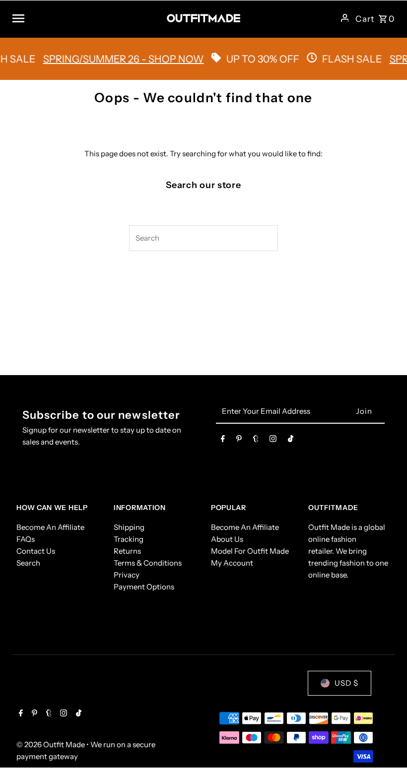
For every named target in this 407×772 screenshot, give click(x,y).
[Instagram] (273, 441)
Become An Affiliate (50, 527)
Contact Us (35, 551)
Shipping (129, 527)
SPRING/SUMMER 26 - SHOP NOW (115, 59)
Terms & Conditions (148, 563)
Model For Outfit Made (250, 551)
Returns (127, 551)
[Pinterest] (239, 441)
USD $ (346, 683)
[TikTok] (290, 441)
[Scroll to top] (386, 746)
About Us (227, 539)
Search (28, 563)
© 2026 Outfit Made (51, 744)
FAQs (25, 539)
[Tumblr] (256, 441)
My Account (232, 563)
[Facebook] (223, 441)
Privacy (126, 574)
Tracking (128, 539)
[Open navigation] (85, 17)
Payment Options (144, 586)
